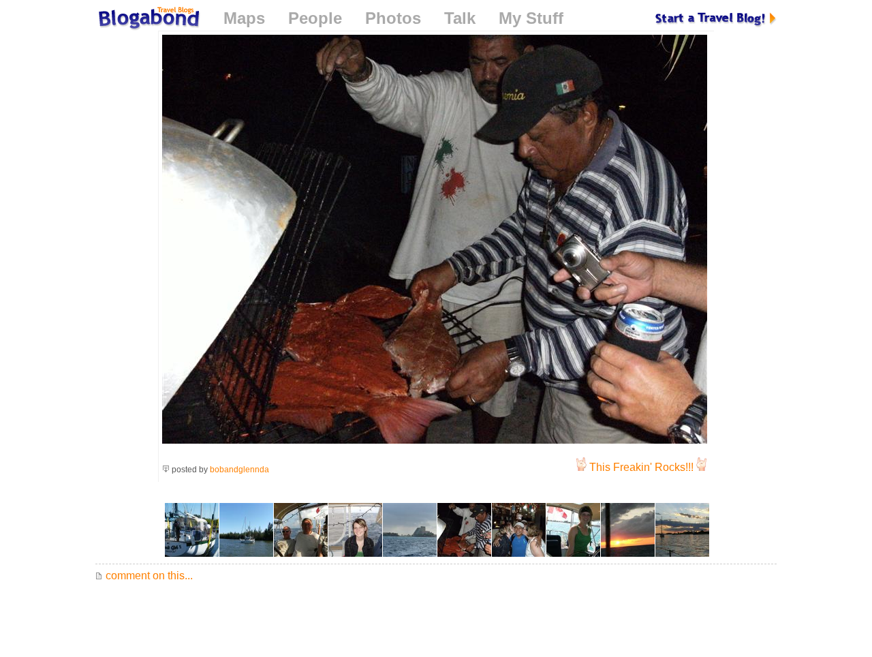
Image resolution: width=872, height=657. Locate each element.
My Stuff (531, 18)
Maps (244, 18)
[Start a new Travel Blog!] (716, 18)
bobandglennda (239, 469)
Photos (393, 18)
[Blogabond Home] (147, 20)
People (315, 18)
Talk (460, 18)
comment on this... (148, 575)
